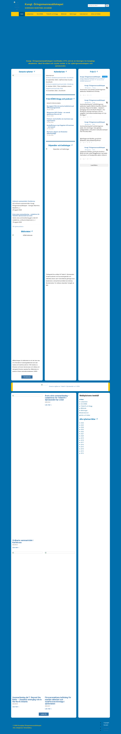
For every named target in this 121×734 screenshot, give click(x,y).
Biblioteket (26, 231)
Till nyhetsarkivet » (18, 226)
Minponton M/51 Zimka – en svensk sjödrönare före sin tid (58, 113)
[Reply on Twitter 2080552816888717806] (81, 159)
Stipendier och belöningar (59, 145)
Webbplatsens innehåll (89, 395)
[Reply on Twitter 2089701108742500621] (81, 95)
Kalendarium (84, 14)
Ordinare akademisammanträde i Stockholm (60, 78)
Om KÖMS (40, 14)
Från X (93, 72)
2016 (82, 444)
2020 (82, 436)
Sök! (107, 5)
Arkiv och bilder (96, 14)
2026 (82, 423)
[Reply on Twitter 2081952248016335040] (81, 142)
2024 (82, 427)
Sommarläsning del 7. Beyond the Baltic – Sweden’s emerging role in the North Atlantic (27, 699)
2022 (82, 431)
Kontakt (106, 725)
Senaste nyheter (26, 72)
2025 (82, 425)
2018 (82, 440)
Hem (21, 14)
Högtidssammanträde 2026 (54, 88)
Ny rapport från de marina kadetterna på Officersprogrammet (60, 107)
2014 (82, 449)
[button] (44, 714)
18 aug (93, 87)
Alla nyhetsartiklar (88, 419)
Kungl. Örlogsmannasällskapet (95, 85)
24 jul (93, 149)
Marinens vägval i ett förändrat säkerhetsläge (57, 132)
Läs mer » (15, 547)
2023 (82, 429)
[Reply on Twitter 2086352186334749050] (81, 117)
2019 (82, 438)
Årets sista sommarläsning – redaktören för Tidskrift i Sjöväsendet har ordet (25, 215)
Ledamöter (30, 14)
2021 (82, 434)
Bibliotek (63, 14)
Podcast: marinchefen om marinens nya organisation (60, 119)
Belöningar (73, 14)
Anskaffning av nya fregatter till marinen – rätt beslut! (60, 126)
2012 (82, 453)
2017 (82, 442)
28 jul (93, 124)
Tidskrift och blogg (52, 14)
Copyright (106, 722)
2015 (82, 447)
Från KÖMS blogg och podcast (59, 99)
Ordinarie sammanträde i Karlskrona (23, 201)
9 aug (93, 102)
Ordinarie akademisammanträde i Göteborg (59, 84)
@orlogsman (88, 87)
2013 (82, 451)
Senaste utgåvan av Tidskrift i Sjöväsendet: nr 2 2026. (64, 386)
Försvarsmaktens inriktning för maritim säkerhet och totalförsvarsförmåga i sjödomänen (58, 700)
